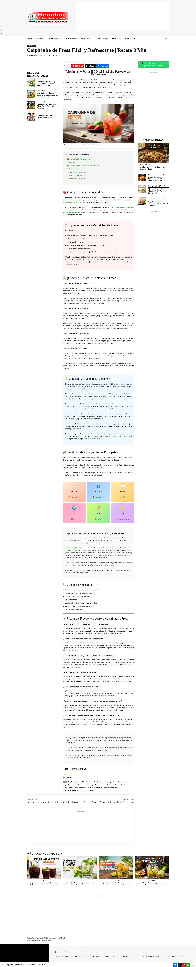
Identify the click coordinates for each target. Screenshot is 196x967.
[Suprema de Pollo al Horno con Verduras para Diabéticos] (142, 201)
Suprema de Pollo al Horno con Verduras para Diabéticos (158, 203)
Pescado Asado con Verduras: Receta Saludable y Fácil (152, 168)
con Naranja (80, 570)
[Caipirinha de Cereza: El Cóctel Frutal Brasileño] (31, 116)
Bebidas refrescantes (100, 782)
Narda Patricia (33, 55)
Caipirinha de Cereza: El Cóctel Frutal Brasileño (46, 116)
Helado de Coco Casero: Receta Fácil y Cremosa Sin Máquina (52, 802)
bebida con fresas (73, 782)
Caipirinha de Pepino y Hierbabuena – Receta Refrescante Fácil (46, 84)
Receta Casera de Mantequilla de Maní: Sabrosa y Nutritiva (156, 179)
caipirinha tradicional (97, 785)
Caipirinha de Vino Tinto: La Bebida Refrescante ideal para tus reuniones (44, 884)
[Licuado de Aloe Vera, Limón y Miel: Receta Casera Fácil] (142, 189)
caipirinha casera (122, 782)
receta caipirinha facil (110, 787)
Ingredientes (73, 162)
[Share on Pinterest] (184, 965)
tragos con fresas (88, 790)
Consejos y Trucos (75, 169)
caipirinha (112, 782)
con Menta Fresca (73, 563)
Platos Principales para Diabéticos (157, 198)
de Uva (98, 555)
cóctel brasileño (125, 785)
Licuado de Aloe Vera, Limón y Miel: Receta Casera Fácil (156, 191)
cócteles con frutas (80, 787)
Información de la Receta (78, 172)
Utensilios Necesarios (77, 175)
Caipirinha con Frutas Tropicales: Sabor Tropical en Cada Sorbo (47, 95)
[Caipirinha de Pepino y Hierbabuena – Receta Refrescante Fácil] (31, 82)
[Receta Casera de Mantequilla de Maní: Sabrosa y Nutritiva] (142, 177)
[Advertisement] (122, 16)
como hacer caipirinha (95, 787)
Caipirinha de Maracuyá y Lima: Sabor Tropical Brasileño (47, 106)
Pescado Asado (144, 164)
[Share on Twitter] (180, 965)
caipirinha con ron (69, 785)
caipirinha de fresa (83, 785)
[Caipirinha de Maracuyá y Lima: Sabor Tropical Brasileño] (31, 105)
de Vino (81, 565)
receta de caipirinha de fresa (72, 790)
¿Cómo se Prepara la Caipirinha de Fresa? (84, 165)
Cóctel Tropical (68, 787)
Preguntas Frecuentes (77, 179)
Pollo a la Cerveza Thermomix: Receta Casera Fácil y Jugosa (109, 802)
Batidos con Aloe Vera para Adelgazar (156, 186)
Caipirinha (31, 45)
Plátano (129, 563)
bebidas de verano (86, 782)
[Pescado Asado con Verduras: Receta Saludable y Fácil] (153, 153)
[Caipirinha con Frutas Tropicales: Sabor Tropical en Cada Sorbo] (31, 94)
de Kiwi (86, 553)
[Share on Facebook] (175, 965)
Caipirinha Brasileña (74, 548)
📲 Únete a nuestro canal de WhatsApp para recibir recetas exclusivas (154, 64)
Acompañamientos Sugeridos (79, 159)
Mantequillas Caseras (156, 174)
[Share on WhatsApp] (188, 965)
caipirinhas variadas (112, 785)
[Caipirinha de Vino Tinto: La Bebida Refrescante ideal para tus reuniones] (44, 867)
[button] (166, 39)
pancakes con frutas (122, 210)
